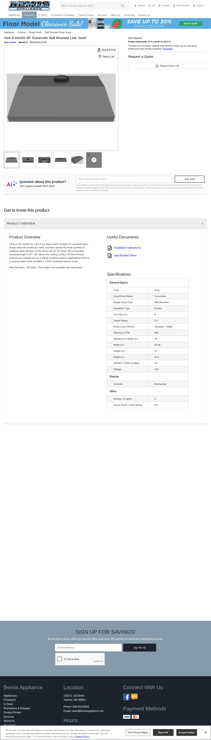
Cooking (22, 32)
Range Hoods (35, 32)
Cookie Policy (82, 736)
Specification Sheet (125, 255)
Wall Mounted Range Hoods (58, 32)
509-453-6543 (81, 706)
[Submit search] (123, 6)
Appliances (14, 15)
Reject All (163, 732)
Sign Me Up (140, 647)
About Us (115, 15)
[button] (135, 6)
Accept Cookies (187, 732)
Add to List (108, 56)
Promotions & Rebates (62, 15)
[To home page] (29, 5)
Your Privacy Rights (138, 732)
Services (102, 15)
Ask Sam (190, 179)
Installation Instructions (127, 247)
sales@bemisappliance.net (87, 711)
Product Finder (86, 15)
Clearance (29, 15)
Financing (129, 15)
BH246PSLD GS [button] (38, 42)
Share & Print (109, 50)
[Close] (205, 732)
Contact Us (144, 15)
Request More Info (169, 65)
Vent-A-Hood (10, 42)
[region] (105, 732)
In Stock (43, 15)
